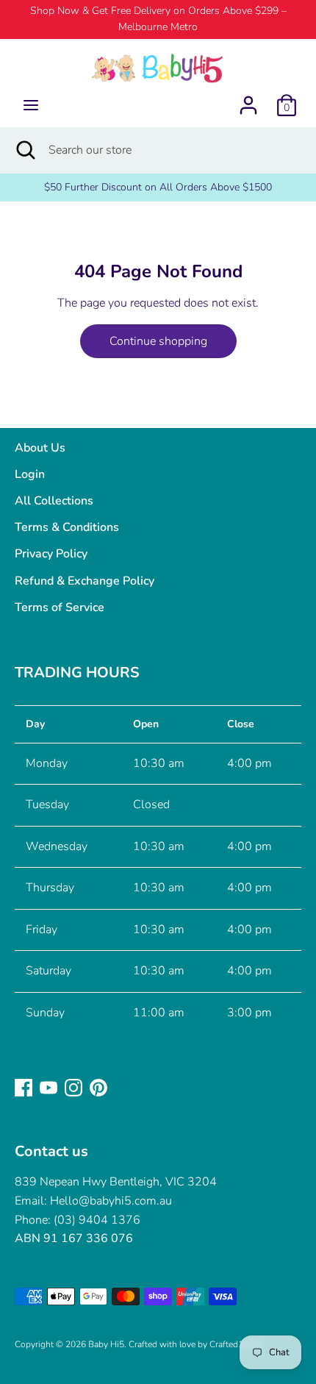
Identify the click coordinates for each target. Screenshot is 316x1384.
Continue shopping (158, 341)
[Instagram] (73, 1087)
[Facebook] (23, 1087)
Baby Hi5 (106, 1344)
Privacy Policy (51, 554)
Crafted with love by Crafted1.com (195, 1344)
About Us (40, 448)
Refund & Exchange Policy (84, 581)
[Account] (248, 99)
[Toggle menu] (31, 105)
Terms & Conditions (67, 527)
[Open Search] (24, 150)
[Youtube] (48, 1087)
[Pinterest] (98, 1087)
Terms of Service (59, 607)
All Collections (54, 501)
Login (30, 474)
